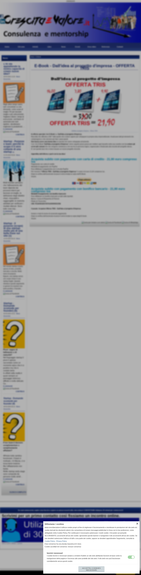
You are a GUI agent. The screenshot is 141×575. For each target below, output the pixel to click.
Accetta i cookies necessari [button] (91, 569)
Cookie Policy (50, 541)
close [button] (137, 523)
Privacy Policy (61, 541)
